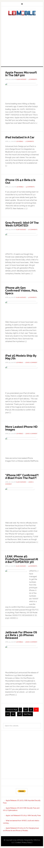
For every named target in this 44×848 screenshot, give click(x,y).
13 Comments (32, 566)
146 (19, 714)
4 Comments (33, 79)
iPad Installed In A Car (19, 137)
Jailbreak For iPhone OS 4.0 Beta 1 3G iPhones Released (21, 635)
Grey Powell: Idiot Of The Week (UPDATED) (22, 224)
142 (36, 709)
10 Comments (32, 229)
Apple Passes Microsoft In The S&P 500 (21, 74)
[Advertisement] (22, 42)
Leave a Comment (31, 362)
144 (13, 714)
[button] (21, 92)
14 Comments (30, 187)
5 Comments (32, 297)
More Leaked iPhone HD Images (21, 428)
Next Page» (28, 714)
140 (25, 709)
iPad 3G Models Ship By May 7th (20, 357)
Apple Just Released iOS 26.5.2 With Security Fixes (23, 815)
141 (31, 709)
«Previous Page (12, 709)
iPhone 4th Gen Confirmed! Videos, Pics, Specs (21, 290)
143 (8, 714)
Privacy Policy (27, 842)
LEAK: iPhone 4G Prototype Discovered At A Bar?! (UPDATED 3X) (21, 559)
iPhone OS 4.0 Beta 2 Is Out (20, 181)
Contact (18, 842)
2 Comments (29, 141)
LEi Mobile (22, 13)
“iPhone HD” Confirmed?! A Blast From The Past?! (22, 477)
